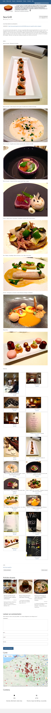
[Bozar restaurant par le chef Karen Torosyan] (10, 587)
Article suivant (44, 570)
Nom (4, 632)
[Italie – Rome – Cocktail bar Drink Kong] (41, 587)
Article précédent (7, 570)
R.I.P (9, 19)
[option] (10, 593)
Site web (4, 641)
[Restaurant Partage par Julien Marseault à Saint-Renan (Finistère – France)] (26, 587)
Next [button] (47, 595)
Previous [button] (4, 595)
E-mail (4, 637)
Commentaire (5, 618)
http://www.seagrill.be (7, 567)
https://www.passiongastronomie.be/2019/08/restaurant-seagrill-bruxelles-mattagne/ (24, 26)
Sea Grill (37, 386)
